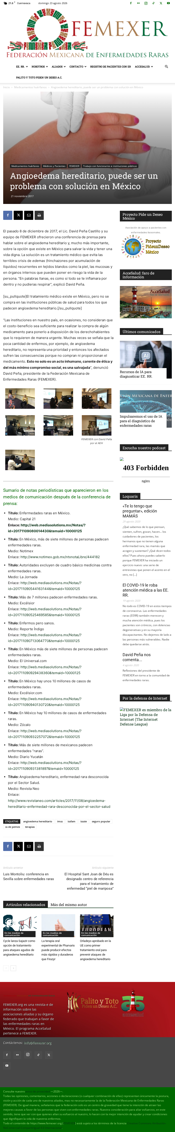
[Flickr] (138, 3)
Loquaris (130, 496)
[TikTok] (153, 3)
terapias (30, 826)
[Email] (28, 215)
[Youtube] (168, 3)
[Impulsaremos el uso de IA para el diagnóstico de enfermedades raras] (146, 409)
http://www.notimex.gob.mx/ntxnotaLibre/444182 (60, 557)
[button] (166, 67)
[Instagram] (145, 3)
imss (60, 821)
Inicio (6, 87)
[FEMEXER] (87, 33)
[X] (160, 3)
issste (83, 821)
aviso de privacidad (38, 1091)
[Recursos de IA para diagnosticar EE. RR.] (146, 359)
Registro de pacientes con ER (110, 66)
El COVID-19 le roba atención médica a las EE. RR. (146, 590)
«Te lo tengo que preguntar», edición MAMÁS (140, 511)
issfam (71, 821)
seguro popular (101, 821)
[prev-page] (6, 968)
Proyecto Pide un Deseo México (143, 216)
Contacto (76, 66)
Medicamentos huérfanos (30, 87)
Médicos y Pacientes (54, 166)
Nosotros (38, 66)
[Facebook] (130, 3)
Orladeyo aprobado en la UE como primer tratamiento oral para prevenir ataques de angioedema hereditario (95, 950)
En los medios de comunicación (14, 934)
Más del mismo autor (69, 904)
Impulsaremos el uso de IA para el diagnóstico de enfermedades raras (141, 421)
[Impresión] (39, 215)
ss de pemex (12, 826)
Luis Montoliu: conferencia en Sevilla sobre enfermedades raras (28, 876)
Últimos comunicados (141, 331)
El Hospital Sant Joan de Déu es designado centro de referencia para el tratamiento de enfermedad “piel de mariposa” (88, 881)
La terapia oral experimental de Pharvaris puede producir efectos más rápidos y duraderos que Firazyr (58, 950)
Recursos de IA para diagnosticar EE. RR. (136, 374)
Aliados (57, 66)
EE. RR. (20, 66)
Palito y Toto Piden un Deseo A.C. (39, 77)
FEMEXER (74, 166)
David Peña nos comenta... (137, 657)
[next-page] (13, 968)
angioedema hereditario (37, 821)
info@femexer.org (37, 1043)
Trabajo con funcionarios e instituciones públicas (110, 166)
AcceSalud (142, 66)
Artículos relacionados (25, 904)
